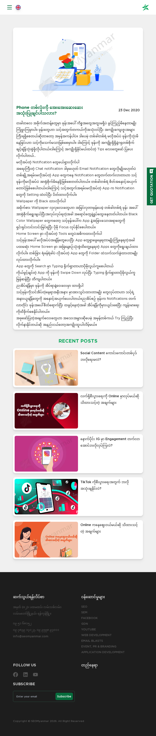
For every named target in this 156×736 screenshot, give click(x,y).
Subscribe (64, 696)
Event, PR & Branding (98, 646)
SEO (84, 606)
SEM (84, 612)
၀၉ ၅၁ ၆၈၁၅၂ (22, 623)
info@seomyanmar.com (30, 636)
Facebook (89, 618)
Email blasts (92, 640)
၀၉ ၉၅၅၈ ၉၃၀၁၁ (48, 629)
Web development (96, 635)
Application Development (103, 652)
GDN (84, 623)
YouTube (88, 629)
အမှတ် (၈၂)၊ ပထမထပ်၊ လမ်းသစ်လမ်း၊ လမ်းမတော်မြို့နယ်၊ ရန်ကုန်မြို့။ (37, 610)
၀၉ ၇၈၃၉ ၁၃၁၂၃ (24, 629)
